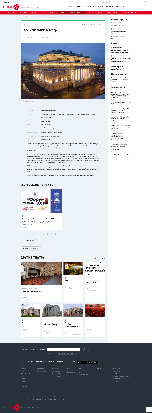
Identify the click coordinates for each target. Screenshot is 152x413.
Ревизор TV (25, 376)
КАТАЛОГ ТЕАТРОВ (92, 24)
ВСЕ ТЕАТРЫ (101, 258)
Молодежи (51, 12)
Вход (148, 2)
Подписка (81, 2)
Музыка (109, 6)
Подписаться (91, 350)
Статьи (119, 22)
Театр (71, 6)
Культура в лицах (27, 386)
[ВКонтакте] (97, 2)
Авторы (115, 373)
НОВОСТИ (25, 216)
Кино (79, 6)
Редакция (116, 371)
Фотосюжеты (25, 373)
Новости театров (119, 74)
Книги (99, 368)
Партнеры (116, 379)
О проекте (72, 2)
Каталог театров (35, 17)
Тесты (23, 381)
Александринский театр (47, 17)
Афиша (63, 12)
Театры (81, 371)
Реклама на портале (113, 12)
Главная (22, 17)
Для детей (41, 368)
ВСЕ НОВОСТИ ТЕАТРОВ (121, 154)
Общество (120, 6)
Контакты (116, 381)
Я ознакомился (53, 354)
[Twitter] (100, 2)
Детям (43, 12)
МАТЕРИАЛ (32, 216)
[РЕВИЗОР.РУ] (11, 7)
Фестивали (56, 373)
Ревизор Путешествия (130, 12)
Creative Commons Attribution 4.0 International (46, 399)
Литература (89, 6)
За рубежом (100, 12)
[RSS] (103, 2)
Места (91, 12)
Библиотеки (82, 376)
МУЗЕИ (114, 22)
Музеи (100, 6)
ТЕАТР (85, 24)
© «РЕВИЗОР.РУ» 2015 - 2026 (30, 407)
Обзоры (23, 379)
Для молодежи (42, 371)
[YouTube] (106, 2)
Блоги (23, 384)
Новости (23, 12)
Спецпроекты (33, 12)
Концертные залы (83, 374)
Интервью (24, 371)
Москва (38, 298)
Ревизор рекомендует (76, 12)
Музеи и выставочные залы (86, 372)
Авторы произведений (121, 376)
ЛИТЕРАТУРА (115, 36)
